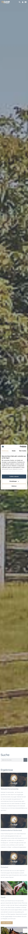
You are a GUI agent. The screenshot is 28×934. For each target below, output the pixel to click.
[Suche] (25, 760)
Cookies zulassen (14, 476)
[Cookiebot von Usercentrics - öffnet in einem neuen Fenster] (20, 447)
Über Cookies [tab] (22, 450)
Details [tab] (14, 450)
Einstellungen (13, 481)
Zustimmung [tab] (5, 450)
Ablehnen (14, 486)
